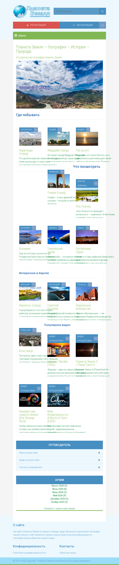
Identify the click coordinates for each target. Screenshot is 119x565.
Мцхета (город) (34, 87)
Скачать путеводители (30, 467)
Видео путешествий (29, 460)
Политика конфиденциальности (29, 553)
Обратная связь (68, 553)
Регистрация (38, 25)
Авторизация (84, 25)
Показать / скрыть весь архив (59, 508)
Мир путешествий (28, 453)
